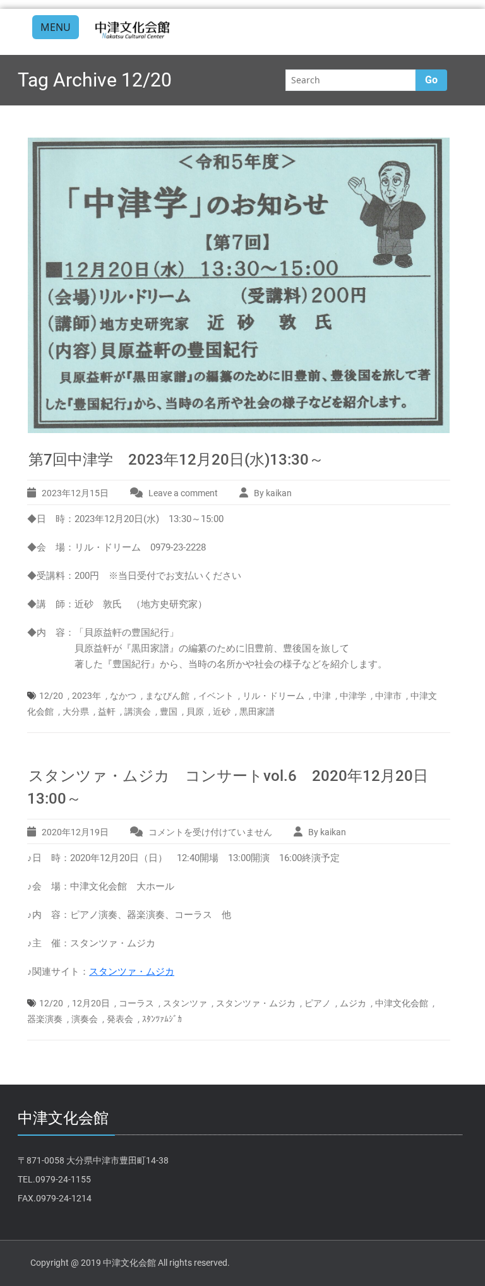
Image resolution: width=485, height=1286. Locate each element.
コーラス (136, 1003)
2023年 (86, 696)
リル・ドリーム (273, 696)
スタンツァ (185, 1003)
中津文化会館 (401, 1003)
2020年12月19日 (75, 832)
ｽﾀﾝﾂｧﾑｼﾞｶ (162, 1019)
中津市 (388, 696)
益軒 (107, 711)
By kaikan (273, 493)
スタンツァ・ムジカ (131, 971)
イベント (216, 696)
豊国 (168, 711)
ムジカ (353, 1003)
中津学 (353, 696)
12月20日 (91, 1003)
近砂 (222, 711)
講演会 (137, 711)
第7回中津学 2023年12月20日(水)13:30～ (183, 459)
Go (431, 80)
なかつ (123, 696)
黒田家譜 (257, 711)
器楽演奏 (45, 1019)
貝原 (195, 711)
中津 (322, 696)
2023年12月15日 (75, 493)
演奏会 (84, 1019)
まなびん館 (167, 696)
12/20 (51, 696)
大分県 (76, 711)
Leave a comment (183, 493)
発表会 (120, 1019)
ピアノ (317, 1003)
